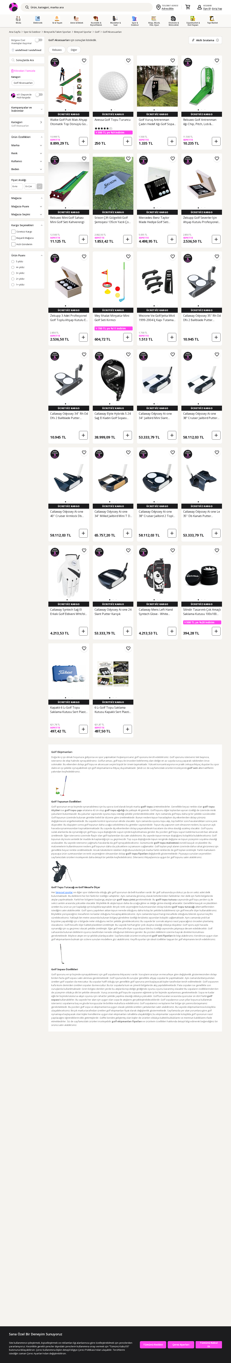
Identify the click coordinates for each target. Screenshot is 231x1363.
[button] (65, 110)
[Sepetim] (187, 7)
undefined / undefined (28, 50)
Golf (97, 31)
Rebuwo (57, 50)
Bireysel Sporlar (82, 31)
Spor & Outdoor (32, 31)
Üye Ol (207, 8)
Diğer (74, 50)
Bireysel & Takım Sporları (57, 31)
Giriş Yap (217, 8)
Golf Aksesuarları (112, 31)
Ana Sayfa (14, 31)
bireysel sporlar (64, 892)
